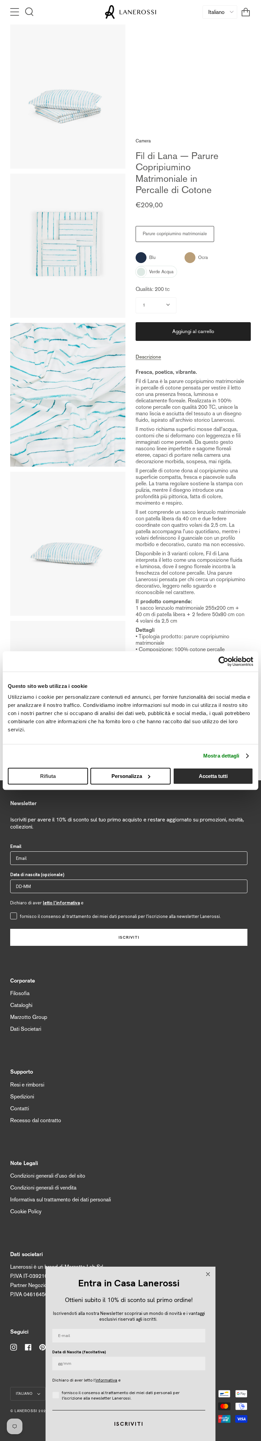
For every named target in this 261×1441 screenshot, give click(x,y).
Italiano (25, 1393)
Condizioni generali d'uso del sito (47, 1176)
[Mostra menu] (15, 12)
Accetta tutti (213, 776)
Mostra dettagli (221, 756)
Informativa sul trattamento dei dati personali (60, 1199)
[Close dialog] (208, 1274)
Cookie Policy (25, 1211)
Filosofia (20, 993)
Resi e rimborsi (27, 1084)
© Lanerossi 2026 (29, 1411)
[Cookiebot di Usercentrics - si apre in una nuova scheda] (223, 661)
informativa (106, 1380)
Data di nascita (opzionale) (37, 875)
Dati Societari (25, 1029)
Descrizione (148, 357)
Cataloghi (21, 1005)
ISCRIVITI (129, 937)
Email (15, 846)
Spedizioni (22, 1096)
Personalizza (126, 776)
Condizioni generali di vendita (43, 1187)
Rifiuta (48, 776)
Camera (143, 140)
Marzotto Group (28, 1017)
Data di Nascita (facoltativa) (79, 1352)
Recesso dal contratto (35, 1120)
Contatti (19, 1108)
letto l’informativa (61, 903)
